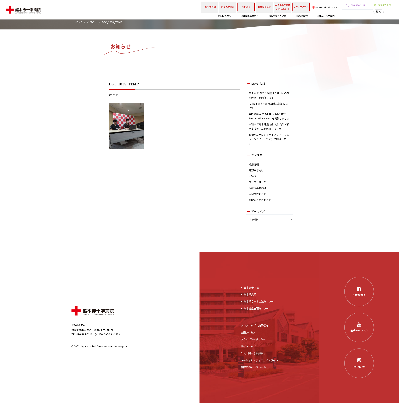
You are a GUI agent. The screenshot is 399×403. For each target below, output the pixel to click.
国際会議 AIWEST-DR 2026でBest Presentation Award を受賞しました (269, 116)
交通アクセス (248, 332)
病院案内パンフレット (253, 367)
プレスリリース (257, 182)
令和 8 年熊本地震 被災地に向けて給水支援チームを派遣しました (269, 127)
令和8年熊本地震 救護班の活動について (268, 106)
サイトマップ (248, 346)
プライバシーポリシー (253, 339)
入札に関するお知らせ (253, 353)
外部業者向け (256, 170)
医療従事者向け (257, 188)
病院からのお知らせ (260, 200)
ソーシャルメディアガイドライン (259, 360)
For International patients (326, 7)
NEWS (252, 176)
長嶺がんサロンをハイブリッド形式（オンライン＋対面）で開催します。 (269, 139)
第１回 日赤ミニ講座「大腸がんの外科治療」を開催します (269, 95)
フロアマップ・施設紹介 (254, 325)
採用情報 (254, 164)
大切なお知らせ (257, 194)
